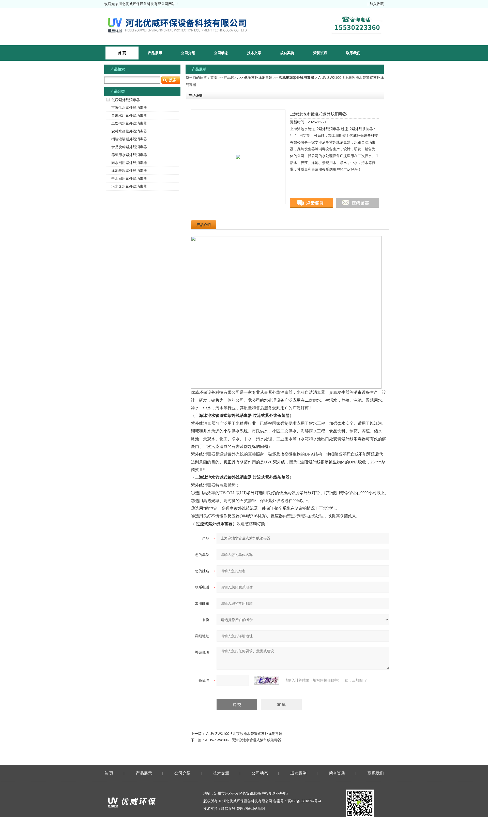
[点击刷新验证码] (266, 680)
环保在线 (228, 809)
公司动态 (221, 53)
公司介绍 (188, 53)
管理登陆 (243, 809)
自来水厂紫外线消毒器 (129, 115)
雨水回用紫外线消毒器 (129, 163)
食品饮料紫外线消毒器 (129, 147)
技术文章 (254, 53)
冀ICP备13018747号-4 (304, 801)
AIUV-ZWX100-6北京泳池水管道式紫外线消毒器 (244, 734)
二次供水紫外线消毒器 (129, 123)
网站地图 (258, 809)
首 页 (108, 773)
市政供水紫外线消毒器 (129, 107)
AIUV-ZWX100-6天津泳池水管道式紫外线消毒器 (243, 740)
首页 (214, 77)
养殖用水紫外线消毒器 (129, 155)
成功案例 (287, 53)
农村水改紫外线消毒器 (129, 131)
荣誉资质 (320, 53)
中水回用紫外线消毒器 (129, 178)
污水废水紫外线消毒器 (129, 186)
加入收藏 (377, 4)
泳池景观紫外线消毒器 (129, 171)
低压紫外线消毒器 (258, 77)
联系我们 (353, 53)
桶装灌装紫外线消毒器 (129, 139)
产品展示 (155, 53)
